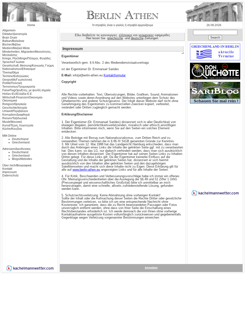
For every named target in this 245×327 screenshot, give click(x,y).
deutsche (137, 38)
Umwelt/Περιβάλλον (15, 111)
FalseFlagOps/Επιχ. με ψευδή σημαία (26, 90)
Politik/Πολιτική (12, 83)
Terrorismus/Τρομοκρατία (18, 86)
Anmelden (151, 267)
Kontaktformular (115, 75)
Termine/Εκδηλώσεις (15, 76)
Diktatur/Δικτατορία (14, 34)
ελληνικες (125, 35)
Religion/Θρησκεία (14, 104)
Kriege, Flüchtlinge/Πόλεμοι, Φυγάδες (26, 58)
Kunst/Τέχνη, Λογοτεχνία (17, 125)
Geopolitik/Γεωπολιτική (17, 79)
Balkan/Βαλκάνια (13, 41)
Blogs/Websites (22, 159)
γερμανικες (146, 35)
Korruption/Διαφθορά (16, 114)
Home (31, 25)
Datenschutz (10, 175)
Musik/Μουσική (12, 122)
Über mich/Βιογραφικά (16, 165)
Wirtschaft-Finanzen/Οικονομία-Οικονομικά (22, 99)
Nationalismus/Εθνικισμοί (18, 69)
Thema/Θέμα (10, 72)
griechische (115, 38)
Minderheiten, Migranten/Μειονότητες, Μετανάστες (26, 53)
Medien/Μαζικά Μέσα (16, 48)
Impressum (9, 172)
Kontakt (7, 168)
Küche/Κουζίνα (12, 128)
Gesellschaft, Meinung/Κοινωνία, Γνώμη (28, 65)
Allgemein (9, 30)
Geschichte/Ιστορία (14, 107)
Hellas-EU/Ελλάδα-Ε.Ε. (17, 94)
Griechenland (21, 142)
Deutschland (20, 139)
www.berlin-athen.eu (86, 169)
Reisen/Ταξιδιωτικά (14, 118)
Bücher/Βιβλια (11, 44)
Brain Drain (9, 37)
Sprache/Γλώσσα (13, 62)
